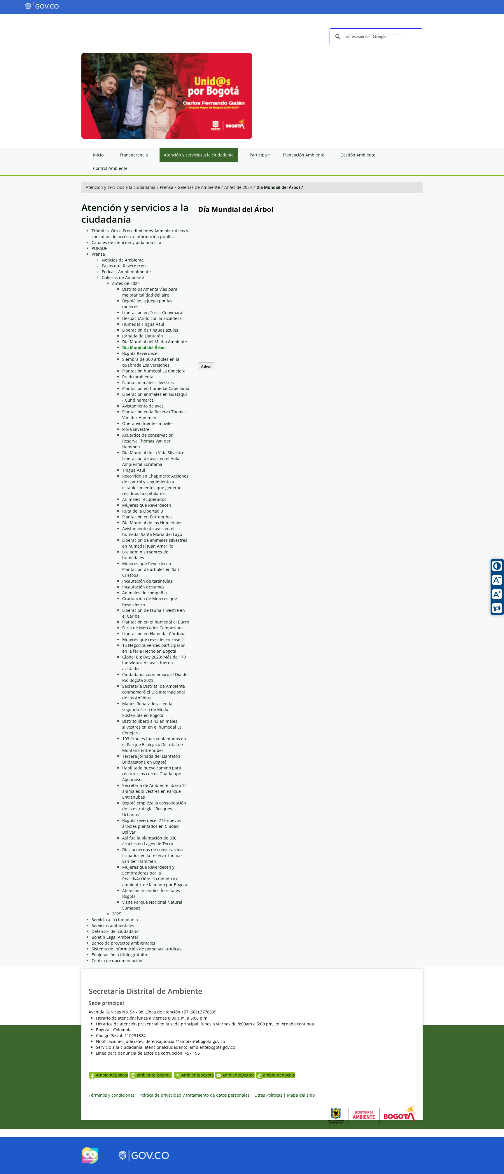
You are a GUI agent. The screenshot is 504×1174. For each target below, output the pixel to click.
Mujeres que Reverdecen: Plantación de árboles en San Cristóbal (150, 569)
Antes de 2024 (238, 187)
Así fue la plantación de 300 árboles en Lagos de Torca (149, 840)
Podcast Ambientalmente (126, 271)
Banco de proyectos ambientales (123, 943)
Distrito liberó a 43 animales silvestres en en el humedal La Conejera (152, 727)
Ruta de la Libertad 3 (142, 511)
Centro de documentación (117, 960)
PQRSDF (99, 248)
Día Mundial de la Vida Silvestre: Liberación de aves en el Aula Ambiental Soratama (154, 458)
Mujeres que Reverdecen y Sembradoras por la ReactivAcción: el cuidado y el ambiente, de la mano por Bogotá (154, 875)
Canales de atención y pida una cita (126, 242)
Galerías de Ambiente (199, 187)
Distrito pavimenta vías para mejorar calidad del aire (149, 292)
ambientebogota (279, 1075)
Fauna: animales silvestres (148, 382)
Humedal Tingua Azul (143, 324)
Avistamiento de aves (143, 406)
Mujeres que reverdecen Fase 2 (153, 639)
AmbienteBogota (112, 1075)
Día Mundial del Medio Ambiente (154, 341)
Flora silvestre (135, 429)
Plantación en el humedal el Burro (155, 622)
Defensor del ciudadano (115, 931)
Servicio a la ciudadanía (115, 919)
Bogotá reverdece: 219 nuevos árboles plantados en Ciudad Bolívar (151, 826)
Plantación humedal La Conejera (154, 371)
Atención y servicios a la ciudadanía (120, 187)
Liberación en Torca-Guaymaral (152, 312)
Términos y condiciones (112, 1095)
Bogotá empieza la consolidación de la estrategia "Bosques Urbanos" (154, 808)
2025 (116, 914)
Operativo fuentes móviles (148, 423)
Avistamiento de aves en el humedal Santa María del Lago (152, 531)
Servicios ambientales (113, 925)
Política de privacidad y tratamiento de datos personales (194, 1095)
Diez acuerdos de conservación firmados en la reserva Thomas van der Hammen (152, 855)
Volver (206, 366)
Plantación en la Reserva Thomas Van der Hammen (154, 414)
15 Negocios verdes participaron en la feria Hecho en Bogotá (154, 648)
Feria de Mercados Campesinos (152, 627)
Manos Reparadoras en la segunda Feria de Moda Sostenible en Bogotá (147, 709)
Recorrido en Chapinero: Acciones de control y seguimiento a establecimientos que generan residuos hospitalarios (155, 484)
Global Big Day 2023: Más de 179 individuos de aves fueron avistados (154, 662)
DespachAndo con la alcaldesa (152, 318)
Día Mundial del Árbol (278, 187)
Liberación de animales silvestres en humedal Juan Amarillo (154, 543)
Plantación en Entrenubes (147, 517)
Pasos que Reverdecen (124, 266)
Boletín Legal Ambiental (115, 937)
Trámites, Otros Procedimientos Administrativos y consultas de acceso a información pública (140, 233)
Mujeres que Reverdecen (146, 505)
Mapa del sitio (301, 1095)
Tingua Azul (133, 470)
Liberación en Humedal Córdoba (154, 633)
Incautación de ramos (143, 587)
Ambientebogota (197, 1075)
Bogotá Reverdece (139, 353)
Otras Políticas (268, 1095)
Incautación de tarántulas (147, 581)
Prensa (166, 187)
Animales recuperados (144, 499)
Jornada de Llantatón (142, 336)
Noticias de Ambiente (123, 260)
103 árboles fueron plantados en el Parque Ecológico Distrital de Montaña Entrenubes (154, 744)
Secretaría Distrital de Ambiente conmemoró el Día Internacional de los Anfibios (153, 692)
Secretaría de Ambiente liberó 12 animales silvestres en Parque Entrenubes (154, 791)
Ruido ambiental (138, 376)
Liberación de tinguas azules (150, 330)
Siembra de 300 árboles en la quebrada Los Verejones (150, 362)
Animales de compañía (144, 592)
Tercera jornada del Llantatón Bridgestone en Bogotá (151, 759)
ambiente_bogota (154, 1075)
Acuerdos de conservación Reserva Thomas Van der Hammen (148, 441)
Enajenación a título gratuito (119, 954)
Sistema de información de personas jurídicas (136, 949)
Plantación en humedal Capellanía (155, 388)
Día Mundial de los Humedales (152, 522)
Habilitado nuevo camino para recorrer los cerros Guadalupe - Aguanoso (153, 773)
